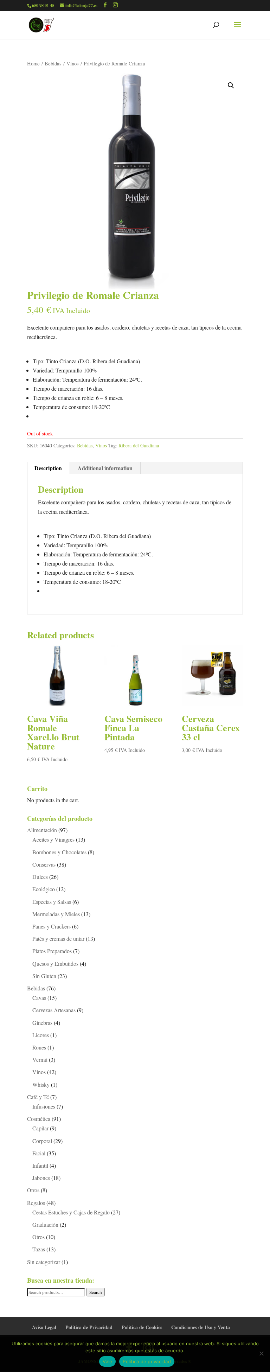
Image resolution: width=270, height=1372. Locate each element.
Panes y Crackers (51, 926)
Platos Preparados (52, 951)
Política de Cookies (142, 1327)
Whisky (41, 1084)
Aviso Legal (44, 1327)
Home (33, 63)
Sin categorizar (43, 1261)
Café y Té (38, 1096)
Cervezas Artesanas (54, 1010)
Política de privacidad (147, 1361)
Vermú (39, 1059)
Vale (107, 1361)
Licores (40, 1035)
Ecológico (43, 889)
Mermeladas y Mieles (56, 914)
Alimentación (42, 830)
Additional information (105, 468)
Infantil (40, 1165)
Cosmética (38, 1118)
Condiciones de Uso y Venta (200, 1327)
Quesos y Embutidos (55, 963)
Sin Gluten (44, 975)
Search (95, 1292)
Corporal (42, 1140)
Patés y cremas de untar (58, 938)
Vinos (72, 63)
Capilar (40, 1128)
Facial (38, 1153)
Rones (39, 1047)
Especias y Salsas (51, 901)
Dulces (40, 876)
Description (48, 468)
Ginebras (42, 1022)
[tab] (48, 468)
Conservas (44, 864)
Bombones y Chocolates (59, 852)
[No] (261, 1353)
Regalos (36, 1202)
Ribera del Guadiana (138, 445)
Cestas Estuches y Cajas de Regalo (71, 1212)
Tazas (38, 1249)
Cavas (39, 997)
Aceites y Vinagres (53, 839)
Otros (33, 1190)
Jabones (41, 1177)
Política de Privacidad (88, 1327)
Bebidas (53, 63)
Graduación (45, 1224)
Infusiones (43, 1106)
